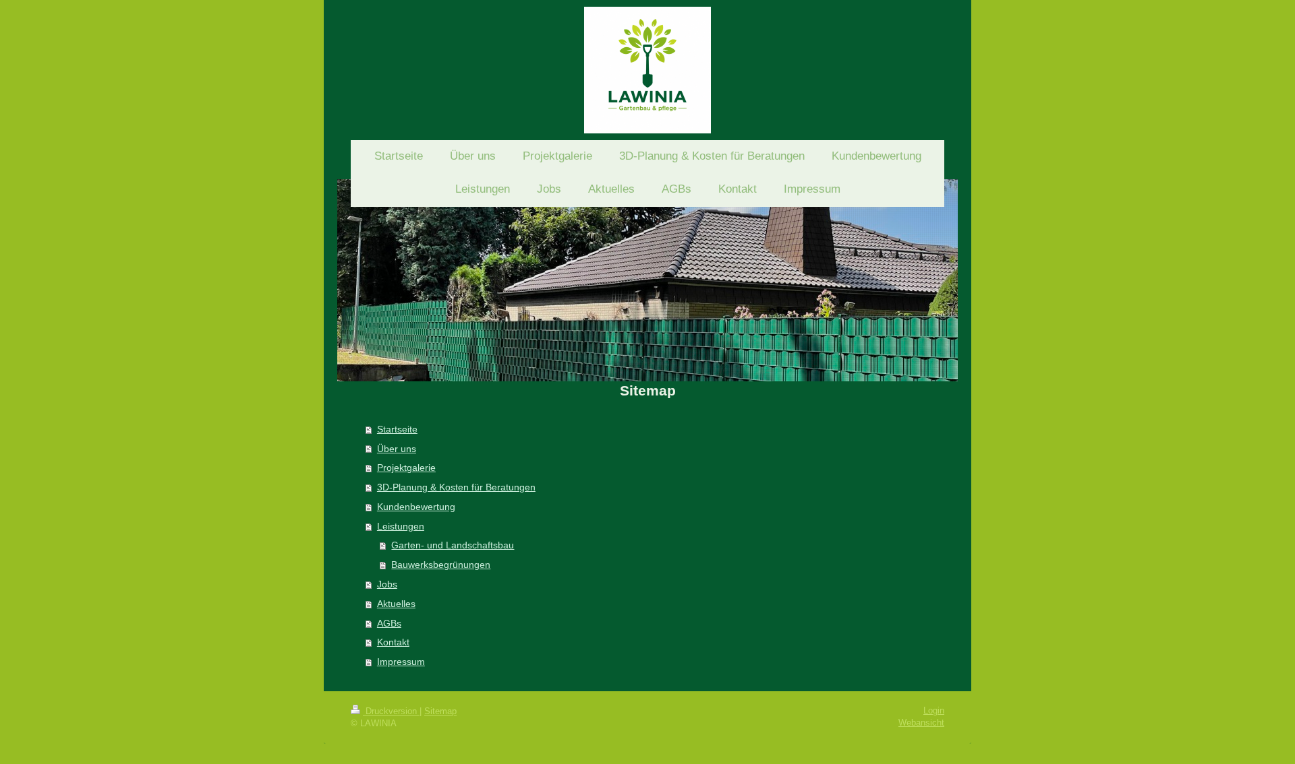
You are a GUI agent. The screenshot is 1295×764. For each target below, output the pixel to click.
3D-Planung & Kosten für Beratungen (456, 487)
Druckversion (391, 711)
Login (933, 710)
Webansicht (921, 723)
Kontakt (393, 642)
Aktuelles (396, 603)
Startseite (397, 429)
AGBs (389, 623)
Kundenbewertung (416, 506)
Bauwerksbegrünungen (440, 564)
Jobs (387, 584)
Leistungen (400, 526)
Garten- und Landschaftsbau (452, 545)
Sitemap (440, 711)
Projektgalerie (406, 467)
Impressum (401, 661)
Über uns (396, 448)
